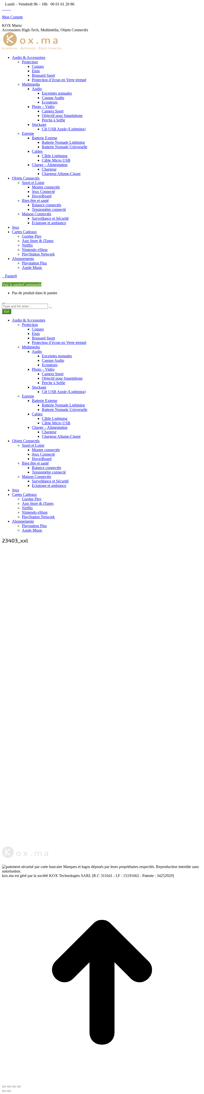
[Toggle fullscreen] (14, 1086)
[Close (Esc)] (4, 1086)
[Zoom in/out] (19, 1086)
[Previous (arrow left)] (4, 1091)
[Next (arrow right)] (9, 1091)
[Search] (50, 306)
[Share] (9, 1086)
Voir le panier (12, 284)
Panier (11, 276)
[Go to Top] (102, 1081)
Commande (32, 284)
